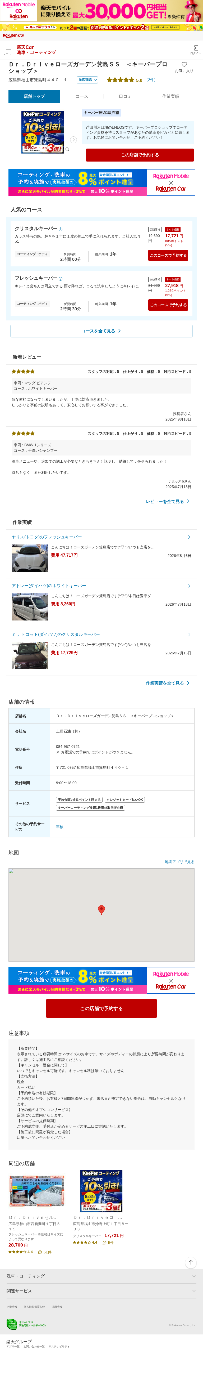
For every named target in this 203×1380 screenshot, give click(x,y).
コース (82, 96)
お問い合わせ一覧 (34, 1346)
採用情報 (57, 1306)
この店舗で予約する (140, 155)
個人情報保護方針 (34, 1306)
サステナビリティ (59, 1346)
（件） (151, 80)
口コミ (125, 96)
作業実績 (170, 96)
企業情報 (12, 1306)
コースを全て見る (98, 331)
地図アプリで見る (180, 862)
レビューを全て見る (165, 501)
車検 (59, 827)
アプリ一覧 (13, 1346)
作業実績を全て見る (165, 683)
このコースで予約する (168, 255)
